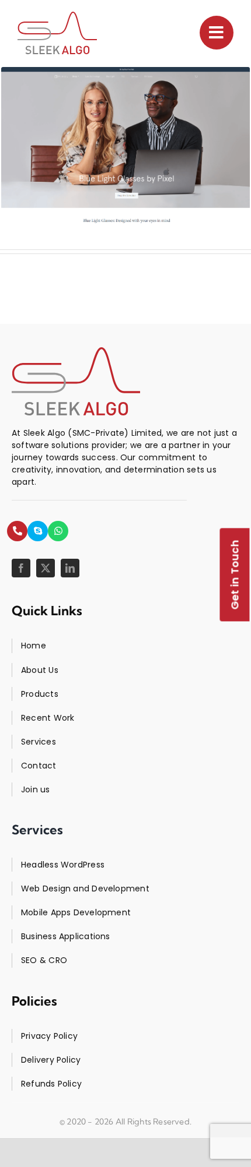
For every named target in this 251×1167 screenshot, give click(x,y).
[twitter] (45, 568)
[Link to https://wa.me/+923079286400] (58, 531)
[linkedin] (70, 568)
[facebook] (21, 568)
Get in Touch (235, 575)
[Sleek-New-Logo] (57, 33)
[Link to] (17, 531)
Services (37, 830)
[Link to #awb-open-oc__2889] (216, 33)
